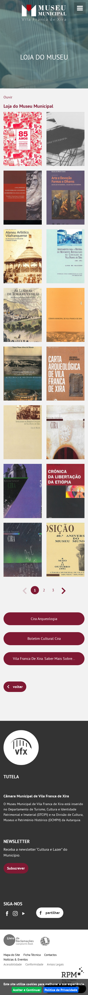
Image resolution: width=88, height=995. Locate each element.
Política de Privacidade (61, 990)
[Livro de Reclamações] (19, 940)
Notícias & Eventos (16, 959)
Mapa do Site (12, 955)
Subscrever (16, 868)
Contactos (50, 955)
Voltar (18, 686)
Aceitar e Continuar (26, 990)
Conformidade (34, 964)
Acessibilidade (13, 964)
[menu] (80, 8)
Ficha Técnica (32, 955)
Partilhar (53, 912)
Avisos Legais (55, 964)
